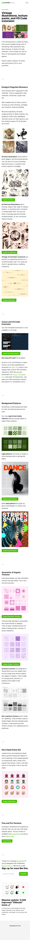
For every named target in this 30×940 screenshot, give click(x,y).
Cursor (15, 374)
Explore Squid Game (9, 801)
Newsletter (5, 9)
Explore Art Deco (8, 200)
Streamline (20, 861)
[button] (27, 2)
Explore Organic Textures (11, 664)
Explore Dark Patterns (10, 550)
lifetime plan (9, 836)
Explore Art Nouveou (9, 252)
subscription (16, 834)
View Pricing (7, 841)
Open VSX (14, 367)
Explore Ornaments (9, 300)
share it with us (7, 866)
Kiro (3, 377)
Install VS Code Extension (11, 353)
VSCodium (22, 374)
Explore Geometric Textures (11, 616)
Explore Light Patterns (10, 499)
